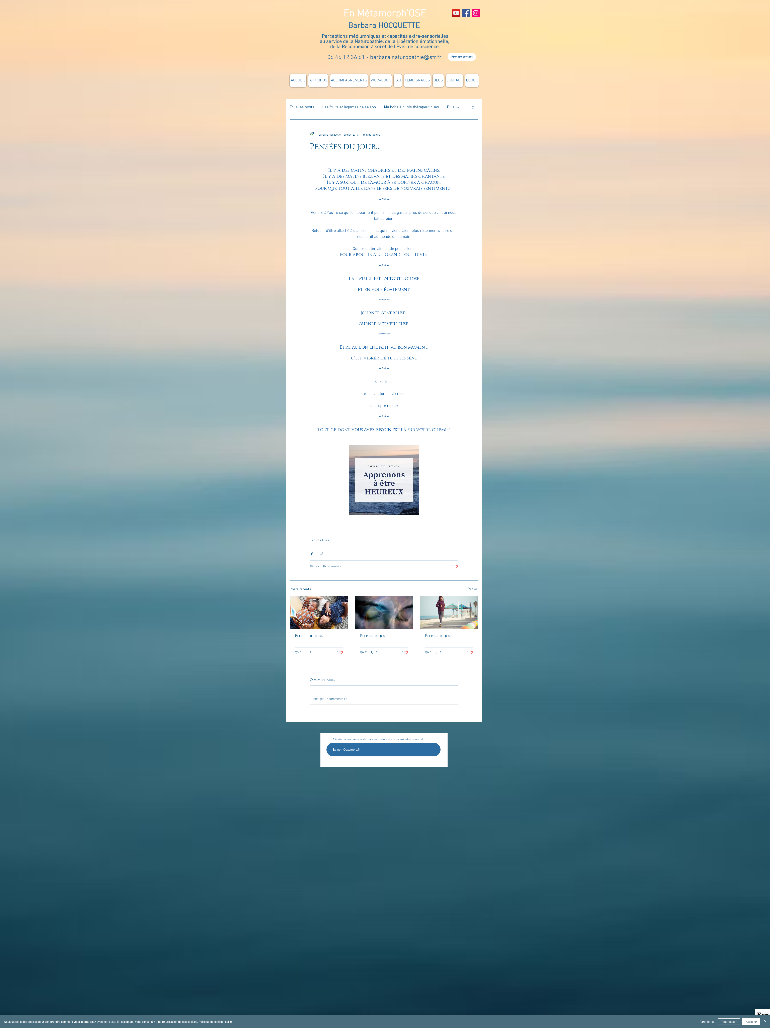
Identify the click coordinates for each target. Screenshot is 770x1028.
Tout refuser (729, 1022)
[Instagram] (476, 13)
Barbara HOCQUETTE (385, 26)
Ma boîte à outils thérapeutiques (411, 107)
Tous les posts (302, 107)
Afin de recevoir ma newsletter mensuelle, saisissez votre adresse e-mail (377, 739)
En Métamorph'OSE (385, 14)
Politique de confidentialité (215, 1022)
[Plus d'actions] (455, 134)
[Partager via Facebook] (312, 554)
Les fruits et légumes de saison (349, 107)
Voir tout (473, 589)
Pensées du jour (320, 540)
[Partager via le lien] (321, 554)
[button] (473, 107)
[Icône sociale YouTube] (456, 13)
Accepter (751, 1022)
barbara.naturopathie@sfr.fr (406, 57)
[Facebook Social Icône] (466, 13)
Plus (451, 107)
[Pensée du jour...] (319, 612)
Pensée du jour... (310, 636)
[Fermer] (765, 1021)
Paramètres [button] (707, 1022)
